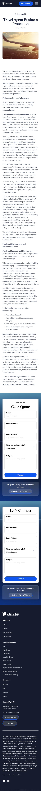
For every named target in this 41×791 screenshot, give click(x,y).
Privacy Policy (7, 664)
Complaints (6, 650)
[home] (7, 3)
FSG (4, 646)
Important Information (10, 671)
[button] (36, 3)
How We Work (7, 632)
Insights (5, 684)
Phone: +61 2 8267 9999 (11, 712)
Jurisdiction (6, 653)
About (4, 624)
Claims (5, 696)
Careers (5, 628)
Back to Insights (21, 14)
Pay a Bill (5, 692)
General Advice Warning (10, 675)
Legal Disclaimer (8, 657)
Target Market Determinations (12, 668)
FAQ (4, 688)
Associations (7, 636)
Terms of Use (7, 661)
